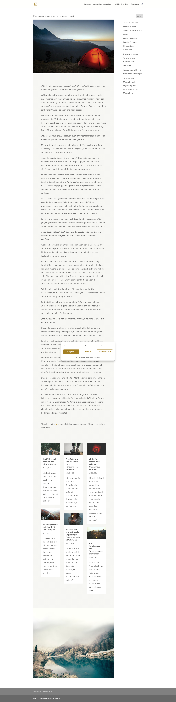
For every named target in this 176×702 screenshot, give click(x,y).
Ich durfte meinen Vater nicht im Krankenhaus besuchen (94, 464)
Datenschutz (89, 357)
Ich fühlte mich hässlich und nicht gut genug (50, 461)
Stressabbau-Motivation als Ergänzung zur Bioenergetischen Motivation (73, 534)
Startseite (87, 4)
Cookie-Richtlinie (80, 357)
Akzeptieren (71, 352)
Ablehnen (88, 352)
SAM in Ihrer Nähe (121, 4)
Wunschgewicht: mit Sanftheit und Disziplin (50, 527)
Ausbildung (135, 4)
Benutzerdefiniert (105, 352)
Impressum (97, 357)
